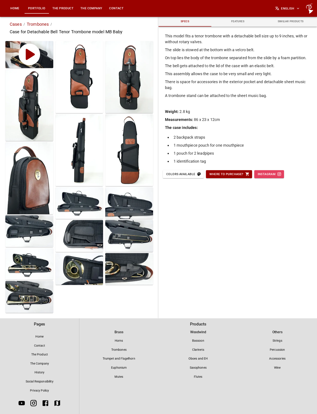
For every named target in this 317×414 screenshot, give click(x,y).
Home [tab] (14, 8)
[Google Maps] (57, 404)
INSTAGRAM (267, 174)
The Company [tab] (91, 8)
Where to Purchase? (226, 174)
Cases (16, 24)
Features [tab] (237, 21)
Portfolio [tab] (37, 8)
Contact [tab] (116, 8)
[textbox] (238, 98)
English (287, 8)
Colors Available (180, 174)
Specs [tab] (185, 21)
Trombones (38, 24)
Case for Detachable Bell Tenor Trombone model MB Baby (66, 31)
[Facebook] (45, 404)
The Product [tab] (63, 8)
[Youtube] (22, 404)
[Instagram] (33, 404)
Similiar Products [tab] (291, 21)
